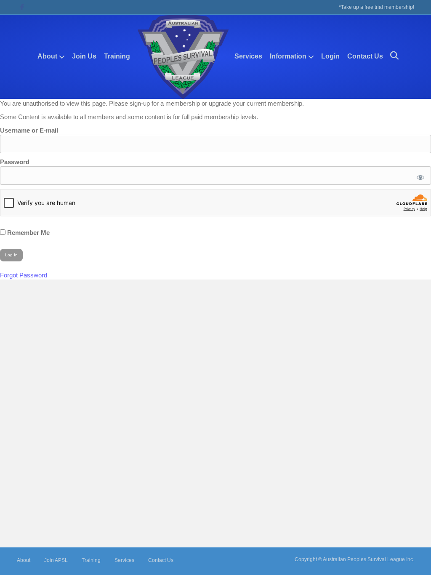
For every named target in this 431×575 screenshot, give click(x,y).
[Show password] (419, 175)
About (47, 56)
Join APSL (56, 560)
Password (14, 161)
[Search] (391, 55)
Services (248, 56)
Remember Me (27, 232)
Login (330, 56)
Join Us (84, 56)
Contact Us (365, 56)
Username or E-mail (29, 130)
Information (288, 56)
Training (117, 56)
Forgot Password (23, 275)
